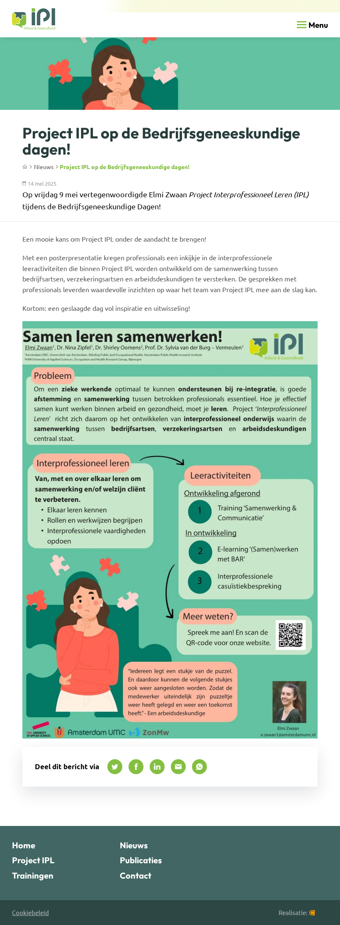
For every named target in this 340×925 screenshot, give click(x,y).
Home (23, 845)
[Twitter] (114, 766)
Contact (135, 875)
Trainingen (32, 875)
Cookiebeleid (30, 912)
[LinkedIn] (157, 766)
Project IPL (33, 860)
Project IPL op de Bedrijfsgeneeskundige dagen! (124, 166)
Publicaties (141, 860)
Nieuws (43, 166)
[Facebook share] (136, 766)
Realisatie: (293, 912)
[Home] (34, 18)
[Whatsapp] (199, 766)
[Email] (178, 766)
